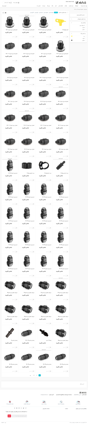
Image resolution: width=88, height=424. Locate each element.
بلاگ (52, 5)
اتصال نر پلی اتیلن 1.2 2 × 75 (29, 125)
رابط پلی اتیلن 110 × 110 (29, 340)
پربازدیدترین (51, 12)
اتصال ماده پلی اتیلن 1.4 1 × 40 (45, 77)
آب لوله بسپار (82, 25)
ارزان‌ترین (36, 12)
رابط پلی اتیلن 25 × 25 (47, 364)
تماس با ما (38, 5)
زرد (84, 36)
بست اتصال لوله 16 (47, 173)
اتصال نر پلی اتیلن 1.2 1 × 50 (46, 125)
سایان (83, 29)
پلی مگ (48, 5)
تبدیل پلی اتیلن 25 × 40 (29, 197)
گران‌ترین (32, 12)
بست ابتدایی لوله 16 (64, 173)
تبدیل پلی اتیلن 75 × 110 (46, 268)
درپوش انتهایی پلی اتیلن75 (12, 316)
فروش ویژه (4, 5)
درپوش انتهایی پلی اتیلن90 (63, 340)
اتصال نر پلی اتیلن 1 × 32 (12, 101)
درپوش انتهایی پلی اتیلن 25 (46, 292)
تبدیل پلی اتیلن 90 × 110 (12, 268)
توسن (83, 27)
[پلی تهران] (83, 392)
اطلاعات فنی (61, 5)
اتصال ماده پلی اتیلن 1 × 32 (46, 53)
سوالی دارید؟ (15, 2)
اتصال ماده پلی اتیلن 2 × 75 (12, 77)
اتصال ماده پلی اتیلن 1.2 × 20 (28, 53)
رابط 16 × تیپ (48, 340)
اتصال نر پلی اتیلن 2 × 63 (63, 149)
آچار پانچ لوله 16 (65, 29)
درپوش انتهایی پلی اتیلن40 (63, 316)
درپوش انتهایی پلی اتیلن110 (29, 292)
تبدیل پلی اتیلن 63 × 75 (13, 244)
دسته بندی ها (83, 5)
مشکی (83, 40)
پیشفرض (56, 12)
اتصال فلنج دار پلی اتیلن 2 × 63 (28, 29)
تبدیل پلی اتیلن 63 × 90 (63, 268)
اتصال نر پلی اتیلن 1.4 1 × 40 (12, 125)
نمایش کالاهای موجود (81, 15)
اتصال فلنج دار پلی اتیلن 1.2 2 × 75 (44, 29)
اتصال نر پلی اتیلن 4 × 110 (12, 149)
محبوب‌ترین (46, 12)
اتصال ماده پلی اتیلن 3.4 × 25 (45, 101)
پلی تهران (85, 9)
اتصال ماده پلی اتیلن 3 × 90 (63, 101)
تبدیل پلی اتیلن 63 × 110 (29, 244)
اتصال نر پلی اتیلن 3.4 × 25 (29, 149)
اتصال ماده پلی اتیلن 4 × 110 (29, 101)
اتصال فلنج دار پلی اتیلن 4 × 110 (62, 53)
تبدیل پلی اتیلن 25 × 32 (46, 197)
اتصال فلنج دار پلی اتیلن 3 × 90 (11, 29)
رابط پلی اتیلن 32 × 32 (30, 364)
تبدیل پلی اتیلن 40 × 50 (29, 221)
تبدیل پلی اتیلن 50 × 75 (46, 244)
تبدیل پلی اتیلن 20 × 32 (63, 197)
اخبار (56, 5)
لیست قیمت (71, 5)
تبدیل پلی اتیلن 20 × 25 (13, 173)
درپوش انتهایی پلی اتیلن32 (12, 292)
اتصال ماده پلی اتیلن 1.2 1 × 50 (11, 53)
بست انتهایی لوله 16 (30, 173)
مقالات (66, 5)
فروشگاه (76, 5)
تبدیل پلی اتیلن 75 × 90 (29, 268)
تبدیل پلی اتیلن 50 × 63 (63, 244)
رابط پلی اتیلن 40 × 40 (13, 364)
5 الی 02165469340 (77, 394)
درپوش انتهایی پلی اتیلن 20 (63, 292)
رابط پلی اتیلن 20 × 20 (64, 364)
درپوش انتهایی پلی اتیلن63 (29, 316)
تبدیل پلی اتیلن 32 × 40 (13, 197)
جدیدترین (41, 12)
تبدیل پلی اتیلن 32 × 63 (46, 221)
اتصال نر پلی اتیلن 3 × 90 (46, 149)
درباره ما (43, 5)
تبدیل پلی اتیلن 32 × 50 (63, 221)
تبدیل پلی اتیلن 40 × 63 (13, 221)
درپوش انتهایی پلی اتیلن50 (46, 316)
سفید (84, 38)
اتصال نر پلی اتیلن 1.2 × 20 (63, 125)
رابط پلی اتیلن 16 (14, 340)
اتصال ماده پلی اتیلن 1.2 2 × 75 (62, 77)
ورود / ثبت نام (7, 2)
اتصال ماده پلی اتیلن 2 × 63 (29, 77)
